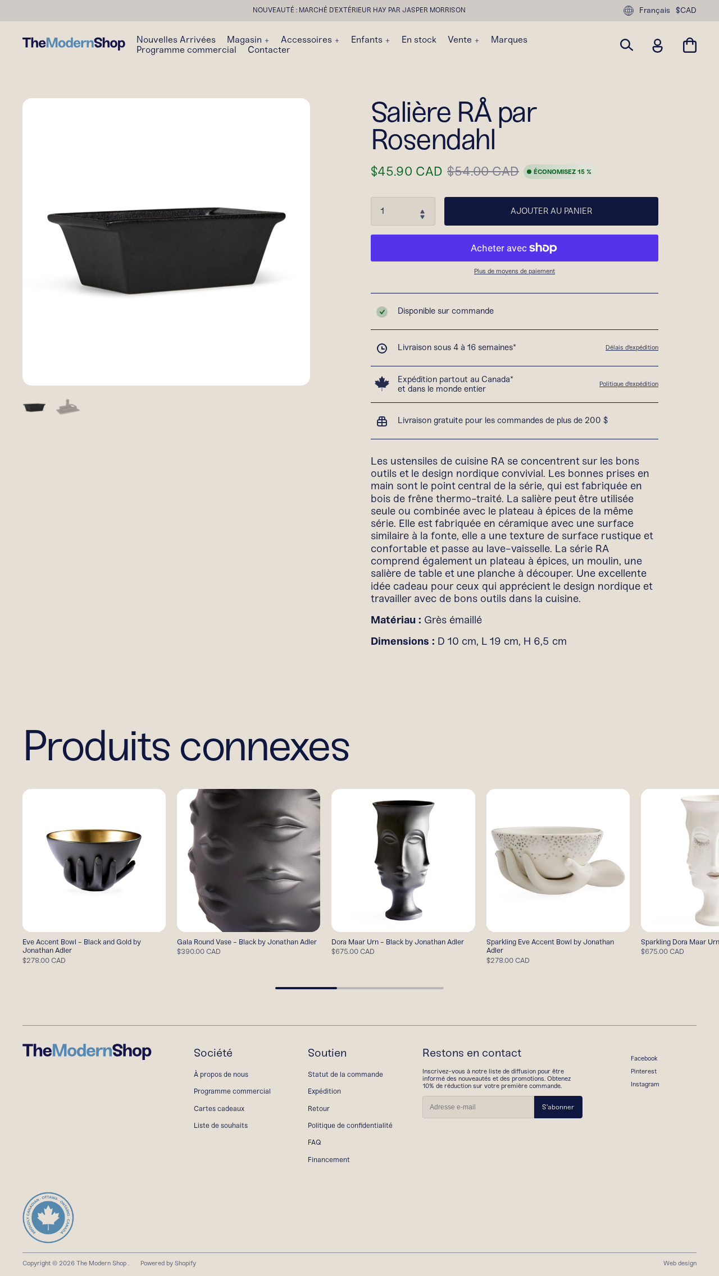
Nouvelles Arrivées (176, 40)
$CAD (686, 11)
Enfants (368, 40)
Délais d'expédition (632, 347)
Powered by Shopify (168, 1263)
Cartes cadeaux (219, 1108)
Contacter (269, 50)
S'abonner (558, 1107)
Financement (329, 1159)
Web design (680, 1263)
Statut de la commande (345, 1074)
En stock (419, 40)
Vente (461, 40)
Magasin (245, 40)
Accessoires (307, 40)
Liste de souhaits (221, 1125)
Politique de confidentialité (350, 1125)
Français (654, 10)
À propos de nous (221, 1074)
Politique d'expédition (628, 384)
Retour (319, 1108)
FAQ (314, 1142)
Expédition (324, 1091)
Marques (509, 40)
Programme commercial (186, 50)
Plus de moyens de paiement (514, 271)
